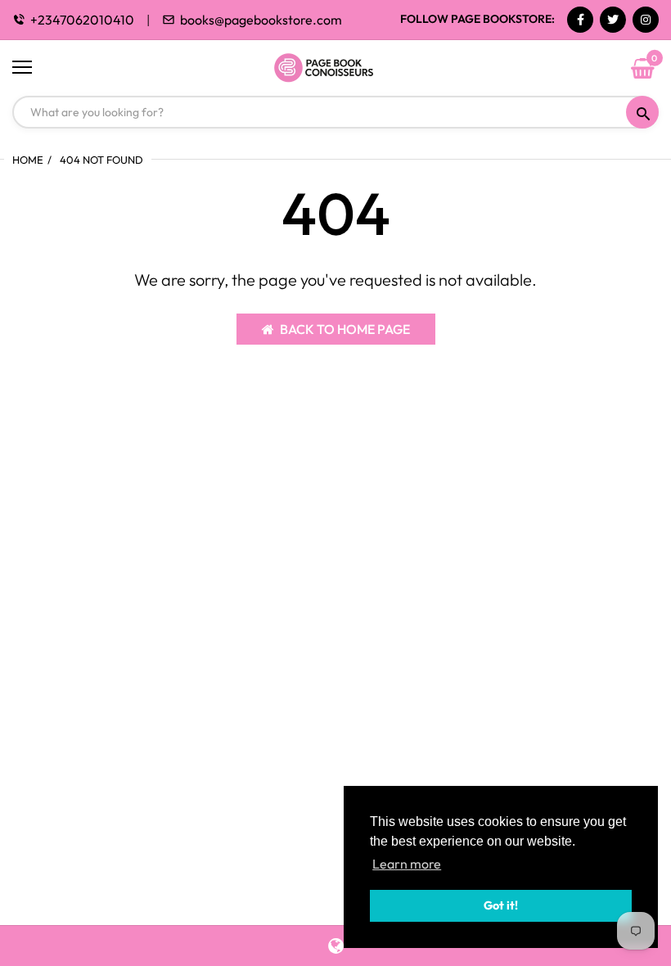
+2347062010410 (82, 19)
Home (27, 159)
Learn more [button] (406, 863)
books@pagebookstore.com (261, 19)
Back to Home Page (345, 329)
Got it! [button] (501, 905)
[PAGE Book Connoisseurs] (335, 68)
